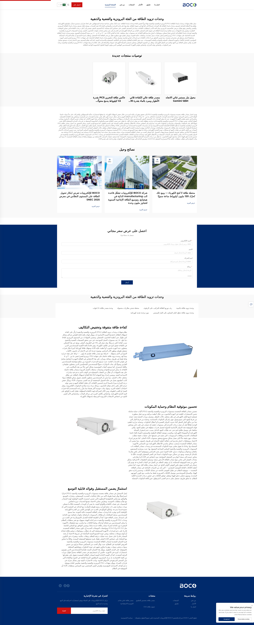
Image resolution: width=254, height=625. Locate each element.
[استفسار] (251, 304)
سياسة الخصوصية (127, 618)
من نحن (122, 5)
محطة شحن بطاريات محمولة (128, 308)
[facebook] (68, 585)
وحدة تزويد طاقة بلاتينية (185, 308)
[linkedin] (60, 585)
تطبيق (148, 5)
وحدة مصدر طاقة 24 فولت (103, 308)
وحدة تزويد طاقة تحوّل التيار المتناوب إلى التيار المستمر (173, 313)
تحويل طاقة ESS (149, 607)
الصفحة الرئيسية (110, 5)
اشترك (64, 611)
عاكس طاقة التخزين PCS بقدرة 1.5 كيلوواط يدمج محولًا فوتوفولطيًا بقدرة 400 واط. (109, 99)
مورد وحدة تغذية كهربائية (140, 313)
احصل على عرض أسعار (77, 5)
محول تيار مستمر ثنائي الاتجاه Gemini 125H (180, 99)
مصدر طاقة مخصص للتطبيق (145, 600)
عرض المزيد (191, 203)
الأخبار (140, 5)
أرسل (127, 282)
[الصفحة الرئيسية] (189, 5)
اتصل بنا (157, 5)
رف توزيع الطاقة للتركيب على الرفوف (157, 308)
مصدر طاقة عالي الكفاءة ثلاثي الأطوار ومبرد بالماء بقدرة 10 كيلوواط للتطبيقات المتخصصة (145, 99)
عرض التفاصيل (181, 78)
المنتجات (131, 5)
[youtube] (65, 585)
